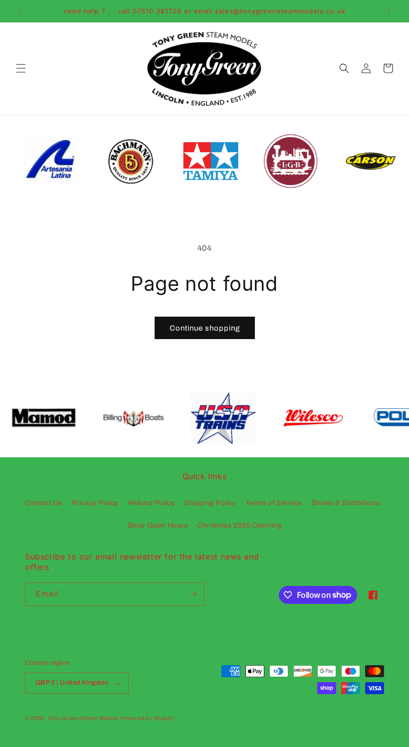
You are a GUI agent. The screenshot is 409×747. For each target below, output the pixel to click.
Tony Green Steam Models (83, 718)
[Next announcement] (389, 11)
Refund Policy (151, 503)
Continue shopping (205, 328)
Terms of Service (273, 503)
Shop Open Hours (158, 525)
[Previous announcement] (20, 11)
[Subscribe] (193, 594)
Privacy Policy (95, 503)
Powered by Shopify (147, 718)
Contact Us (43, 503)
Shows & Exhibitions (345, 503)
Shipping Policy (210, 503)
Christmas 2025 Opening (239, 525)
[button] (21, 68)
